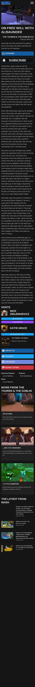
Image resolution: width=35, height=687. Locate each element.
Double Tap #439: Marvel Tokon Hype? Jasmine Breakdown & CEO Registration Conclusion (24, 535)
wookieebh (18, 322)
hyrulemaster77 (18, 334)
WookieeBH (18, 319)
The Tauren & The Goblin (19, 338)
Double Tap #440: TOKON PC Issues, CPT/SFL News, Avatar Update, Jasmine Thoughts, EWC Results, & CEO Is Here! (24, 510)
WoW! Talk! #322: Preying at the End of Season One (24, 546)
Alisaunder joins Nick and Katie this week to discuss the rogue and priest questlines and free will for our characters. (16, 46)
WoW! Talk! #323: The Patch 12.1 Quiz (23, 522)
